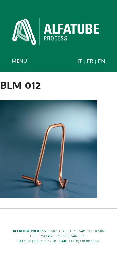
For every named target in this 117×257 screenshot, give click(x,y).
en (101, 61)
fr (90, 61)
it (79, 61)
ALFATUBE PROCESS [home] (56, 33)
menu (19, 61)
